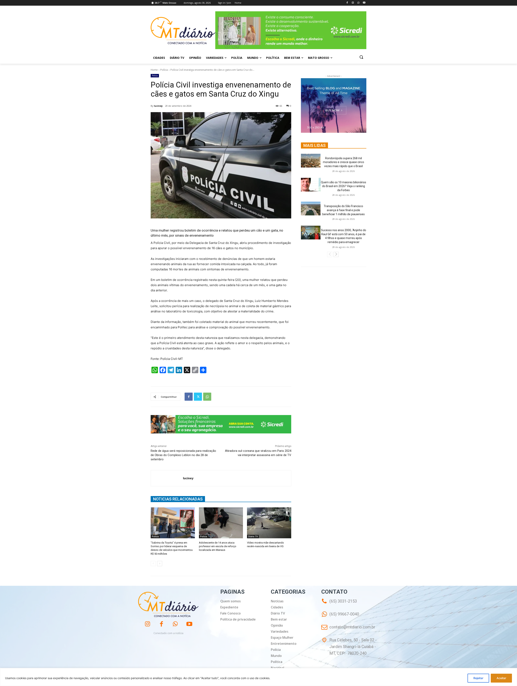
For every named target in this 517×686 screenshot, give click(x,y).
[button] (361, 57)
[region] (258, 677)
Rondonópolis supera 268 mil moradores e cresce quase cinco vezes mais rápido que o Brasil (343, 162)
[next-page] (159, 563)
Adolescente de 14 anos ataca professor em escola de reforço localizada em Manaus (217, 546)
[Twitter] (198, 397)
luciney (158, 105)
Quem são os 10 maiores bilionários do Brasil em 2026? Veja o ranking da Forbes (343, 186)
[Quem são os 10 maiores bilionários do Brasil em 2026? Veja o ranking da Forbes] (310, 185)
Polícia (164, 70)
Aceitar (501, 678)
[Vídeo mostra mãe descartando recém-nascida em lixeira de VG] (269, 522)
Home (154, 70)
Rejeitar (478, 678)
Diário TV (253, 536)
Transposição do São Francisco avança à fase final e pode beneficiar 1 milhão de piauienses (343, 210)
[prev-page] (153, 563)
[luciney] (167, 478)
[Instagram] (353, 3)
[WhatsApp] (358, 3)
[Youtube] (364, 3)
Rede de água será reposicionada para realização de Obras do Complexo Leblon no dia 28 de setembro (183, 455)
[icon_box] (340, 617)
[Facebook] (347, 3)
